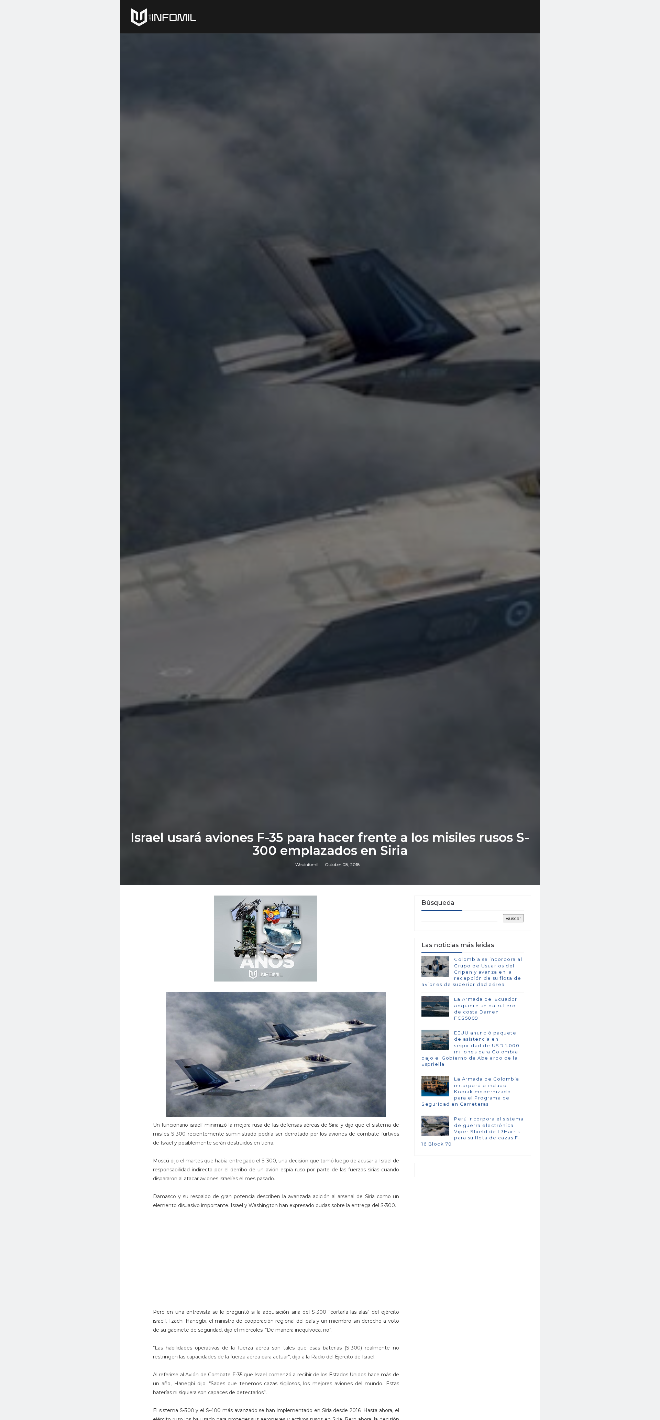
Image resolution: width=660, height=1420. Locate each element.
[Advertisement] (276, 1262)
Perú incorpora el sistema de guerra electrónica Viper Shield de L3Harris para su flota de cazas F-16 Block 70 (472, 1131)
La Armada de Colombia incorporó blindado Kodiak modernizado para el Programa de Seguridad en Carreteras (470, 1091)
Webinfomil (306, 864)
